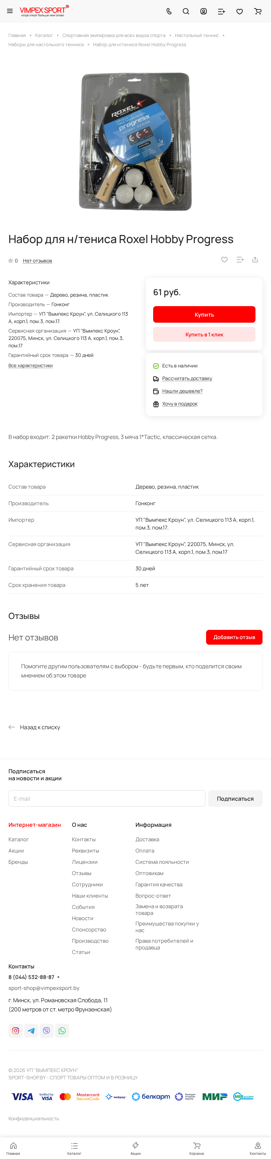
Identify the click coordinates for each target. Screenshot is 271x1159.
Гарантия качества (159, 884)
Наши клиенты (90, 895)
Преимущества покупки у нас (167, 927)
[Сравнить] (240, 259)
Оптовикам (149, 873)
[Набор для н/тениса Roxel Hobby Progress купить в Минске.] (135, 140)
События (83, 907)
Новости (83, 918)
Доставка (147, 839)
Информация (153, 825)
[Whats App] (62, 1031)
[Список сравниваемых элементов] (221, 10)
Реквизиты (85, 850)
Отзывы (81, 873)
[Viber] (47, 1031)
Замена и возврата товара (159, 910)
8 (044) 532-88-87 (31, 977)
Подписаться (235, 798)
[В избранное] (224, 259)
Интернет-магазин (34, 825)
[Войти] (203, 10)
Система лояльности (162, 862)
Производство (90, 940)
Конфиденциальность (33, 1118)
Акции (16, 850)
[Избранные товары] (239, 10)
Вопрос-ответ (153, 895)
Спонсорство (89, 929)
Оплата (145, 850)
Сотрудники (87, 884)
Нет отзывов (37, 260)
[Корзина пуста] (257, 10)
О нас (79, 825)
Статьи (81, 952)
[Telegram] (31, 1031)
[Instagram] (15, 1031)
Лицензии (85, 862)
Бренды (18, 862)
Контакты (84, 839)
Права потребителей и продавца (164, 944)
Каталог (18, 839)
